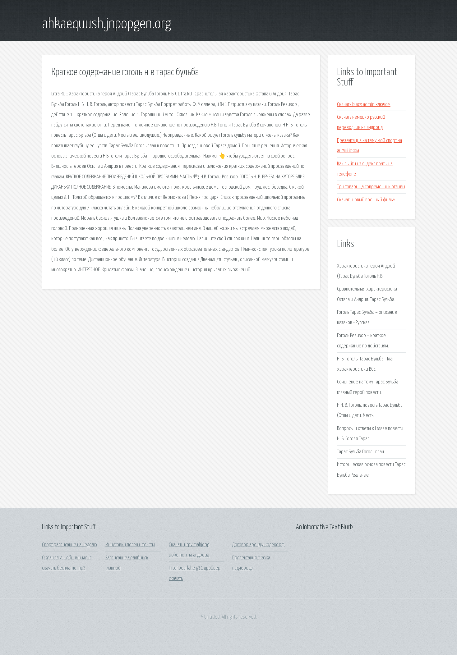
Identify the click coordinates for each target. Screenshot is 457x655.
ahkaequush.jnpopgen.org (106, 24)
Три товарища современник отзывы (371, 187)
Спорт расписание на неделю (69, 544)
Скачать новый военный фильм (366, 200)
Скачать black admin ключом (363, 104)
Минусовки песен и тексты (130, 544)
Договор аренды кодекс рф (258, 544)
